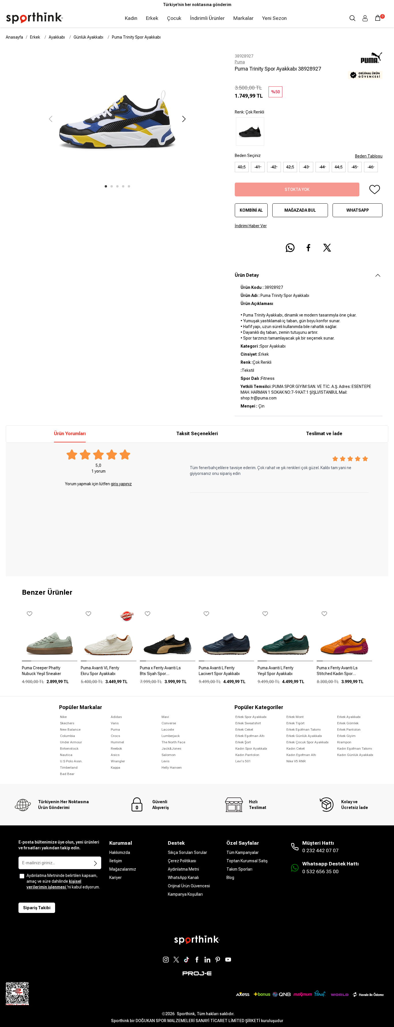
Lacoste (168, 729)
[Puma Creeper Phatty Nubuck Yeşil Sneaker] (49, 673)
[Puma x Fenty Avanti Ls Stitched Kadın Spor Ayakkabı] (344, 673)
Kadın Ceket (295, 748)
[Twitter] (176, 959)
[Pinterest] (218, 959)
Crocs (115, 736)
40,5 (242, 167)
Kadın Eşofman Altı (301, 755)
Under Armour (71, 742)
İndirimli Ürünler (207, 18)
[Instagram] (166, 959)
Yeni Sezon (274, 18)
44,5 (339, 167)
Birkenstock (69, 748)
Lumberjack (171, 736)
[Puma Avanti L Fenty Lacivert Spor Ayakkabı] (226, 673)
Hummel (117, 742)
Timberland (69, 767)
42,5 (290, 167)
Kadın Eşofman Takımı (354, 748)
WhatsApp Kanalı (183, 877)
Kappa (115, 767)
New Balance (70, 729)
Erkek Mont (295, 717)
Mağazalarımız (122, 869)
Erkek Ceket (244, 729)
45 (354, 167)
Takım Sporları (239, 869)
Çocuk (174, 18)
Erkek (152, 18)
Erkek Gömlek (348, 723)
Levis (165, 761)
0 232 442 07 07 (320, 850)
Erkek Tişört (295, 723)
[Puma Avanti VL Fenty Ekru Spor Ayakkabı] (108, 673)
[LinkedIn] (207, 959)
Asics (115, 755)
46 (371, 167)
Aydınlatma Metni (183, 869)
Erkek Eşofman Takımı (303, 729)
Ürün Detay (247, 275)
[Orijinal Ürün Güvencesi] (365, 75)
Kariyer (115, 877)
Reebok (116, 748)
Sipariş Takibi (36, 907)
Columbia (67, 736)
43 (306, 167)
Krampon (344, 742)
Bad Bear (67, 774)
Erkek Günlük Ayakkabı (304, 736)
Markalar (243, 18)
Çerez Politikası (182, 861)
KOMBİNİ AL (251, 210)
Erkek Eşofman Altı (249, 736)
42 (274, 167)
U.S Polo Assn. (71, 761)
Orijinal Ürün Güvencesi (189, 886)
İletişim (115, 861)
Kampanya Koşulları (185, 894)
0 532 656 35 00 (320, 871)
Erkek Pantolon (349, 729)
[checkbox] (22, 876)
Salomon (169, 755)
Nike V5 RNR (296, 761)
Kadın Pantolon (247, 755)
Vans (115, 723)
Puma (240, 62)
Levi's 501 (243, 761)
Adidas (116, 717)
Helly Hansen (172, 767)
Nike (63, 717)
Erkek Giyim (346, 736)
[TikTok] (187, 959)
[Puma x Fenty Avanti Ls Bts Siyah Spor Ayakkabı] (167, 673)
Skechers (67, 723)
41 (258, 167)
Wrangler (118, 761)
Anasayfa (14, 37)
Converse (169, 723)
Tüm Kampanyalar (242, 852)
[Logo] (34, 18)
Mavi (165, 717)
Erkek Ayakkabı (349, 717)
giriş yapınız (121, 484)
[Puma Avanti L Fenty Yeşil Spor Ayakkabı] (285, 673)
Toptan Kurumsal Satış (247, 861)
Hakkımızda (119, 852)
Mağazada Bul (300, 210)
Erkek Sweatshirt (248, 723)
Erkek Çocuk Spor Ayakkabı (307, 742)
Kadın (131, 18)
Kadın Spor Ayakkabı (251, 748)
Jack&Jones (171, 748)
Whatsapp (357, 210)
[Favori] (374, 189)
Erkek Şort (243, 742)
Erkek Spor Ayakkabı (251, 717)
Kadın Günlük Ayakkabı (355, 755)
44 (322, 167)
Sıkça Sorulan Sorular (187, 852)
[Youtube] (228, 959)
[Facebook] (197, 959)
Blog (230, 877)
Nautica (66, 755)
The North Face (173, 742)
